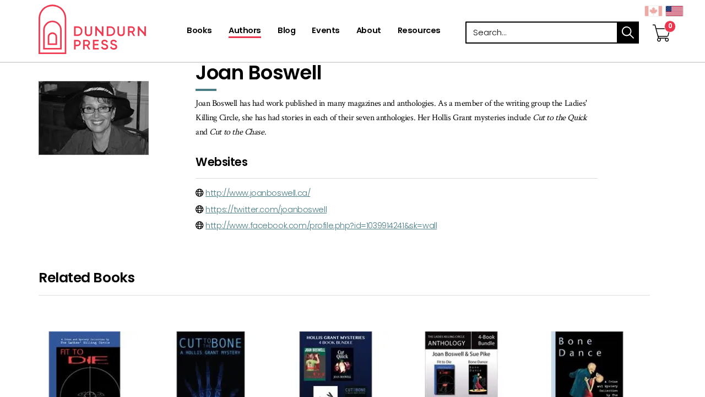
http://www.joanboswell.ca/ (257, 192)
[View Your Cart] (661, 21)
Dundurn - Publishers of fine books (112, 29)
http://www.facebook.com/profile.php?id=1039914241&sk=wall (321, 225)
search (628, 33)
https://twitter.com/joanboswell (266, 209)
